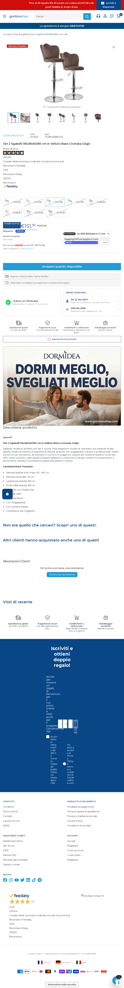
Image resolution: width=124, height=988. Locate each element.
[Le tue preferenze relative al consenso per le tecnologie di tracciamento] (119, 983)
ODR (6, 850)
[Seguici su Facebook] (5, 880)
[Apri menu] (4, 16)
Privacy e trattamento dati (82, 816)
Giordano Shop (10, 34)
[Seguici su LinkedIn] (28, 880)
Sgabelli (24, 34)
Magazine (72, 859)
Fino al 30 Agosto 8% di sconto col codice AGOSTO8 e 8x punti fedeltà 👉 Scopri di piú (61, 5)
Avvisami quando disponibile (62, 266)
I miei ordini (73, 855)
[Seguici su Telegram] (40, 880)
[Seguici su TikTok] (34, 880)
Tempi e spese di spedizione (83, 811)
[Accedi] (105, 16)
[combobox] (69, 724)
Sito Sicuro (9, 845)
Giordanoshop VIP (26, 249)
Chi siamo (8, 806)
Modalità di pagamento (80, 806)
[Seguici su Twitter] (22, 880)
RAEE (6, 825)
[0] (118, 16)
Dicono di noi (10, 811)
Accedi (71, 841)
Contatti (7, 816)
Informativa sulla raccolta (62, 984)
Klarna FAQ (9, 855)
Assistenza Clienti (13, 841)
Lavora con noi (11, 820)
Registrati (72, 845)
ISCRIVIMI (75, 724)
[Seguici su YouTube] (17, 880)
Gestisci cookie (11, 864)
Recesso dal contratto (15, 859)
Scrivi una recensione (62, 574)
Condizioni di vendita (79, 825)
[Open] (7, 494)
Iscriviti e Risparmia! (109, 5)
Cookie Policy (75, 820)
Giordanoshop (13, 135)
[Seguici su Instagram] (11, 880)
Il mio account (75, 850)
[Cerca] (87, 16)
